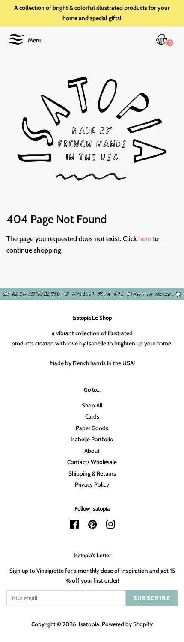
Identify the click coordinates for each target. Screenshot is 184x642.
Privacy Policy (92, 484)
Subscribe (151, 598)
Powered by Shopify (127, 624)
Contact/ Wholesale (92, 461)
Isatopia (89, 624)
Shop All (92, 405)
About (92, 450)
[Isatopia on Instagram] (110, 526)
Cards (92, 416)
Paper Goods (92, 428)
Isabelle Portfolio (92, 439)
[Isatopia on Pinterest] (92, 526)
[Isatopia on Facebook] (74, 526)
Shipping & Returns (92, 473)
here (144, 239)
